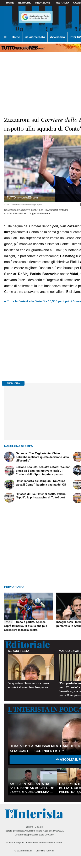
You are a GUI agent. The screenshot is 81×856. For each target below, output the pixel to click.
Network (24, 2)
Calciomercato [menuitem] (35, 37)
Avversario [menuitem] (57, 37)
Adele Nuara (15, 213)
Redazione (42, 2)
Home (10, 2)
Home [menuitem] (16, 37)
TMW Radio (61, 2)
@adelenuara (40, 213)
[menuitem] (5, 37)
